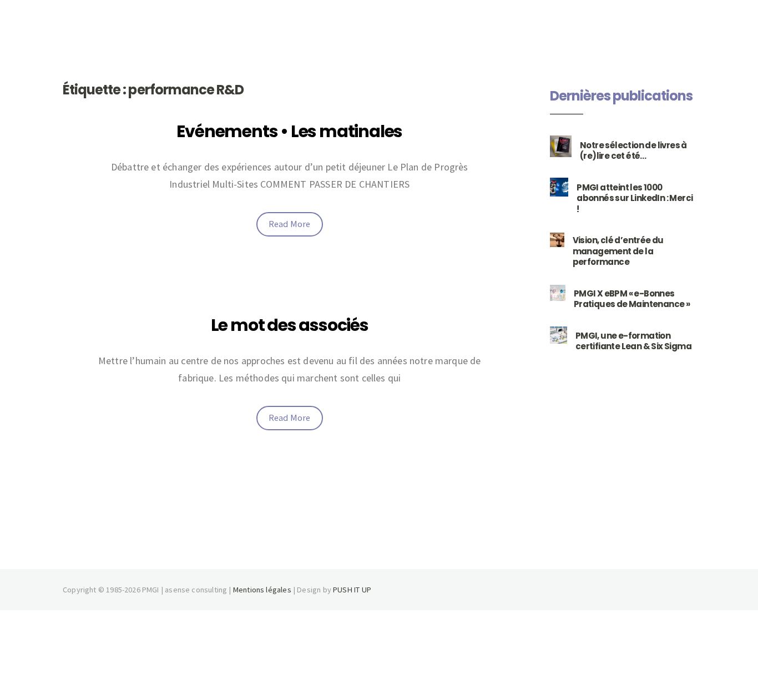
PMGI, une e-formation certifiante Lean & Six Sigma (633, 341)
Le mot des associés (289, 325)
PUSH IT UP (352, 590)
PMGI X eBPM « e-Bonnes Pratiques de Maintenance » (632, 299)
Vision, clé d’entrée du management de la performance (618, 251)
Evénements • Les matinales (289, 131)
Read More (290, 223)
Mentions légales (262, 590)
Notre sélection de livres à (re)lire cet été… (633, 150)
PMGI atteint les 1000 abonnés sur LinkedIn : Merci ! (635, 198)
